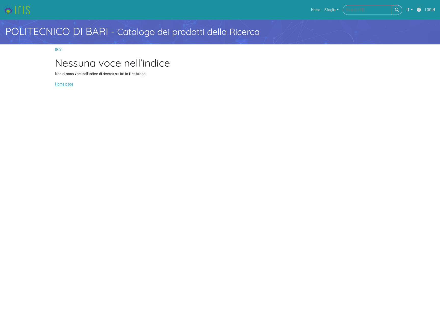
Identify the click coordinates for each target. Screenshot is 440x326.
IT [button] (408, 9)
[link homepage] (18, 10)
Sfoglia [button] (330, 9)
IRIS (58, 49)
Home (315, 9)
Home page (64, 84)
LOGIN (430, 9)
